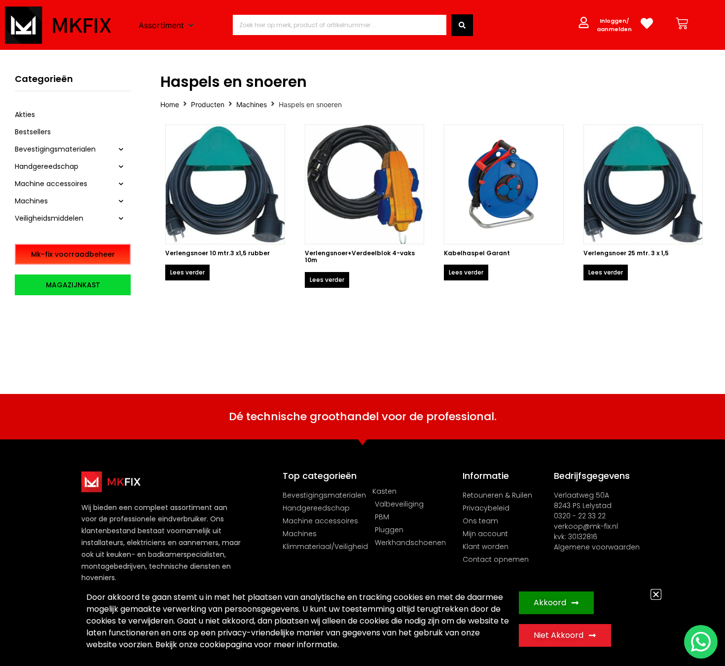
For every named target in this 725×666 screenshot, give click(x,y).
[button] (656, 594)
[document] (362, 333)
